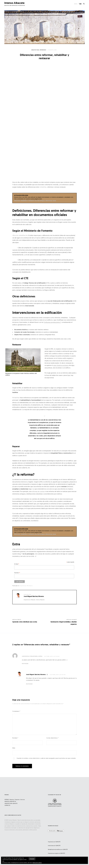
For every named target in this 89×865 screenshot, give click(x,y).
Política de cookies (37, 862)
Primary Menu (80, 4)
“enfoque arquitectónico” (52, 322)
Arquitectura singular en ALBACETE (56, 853)
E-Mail (16, 564)
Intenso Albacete (14, 3)
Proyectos (17, 799)
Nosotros (12, 799)
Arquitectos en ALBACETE (54, 841)
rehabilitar (43, 187)
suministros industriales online (32, 656)
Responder (25, 663)
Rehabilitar (16, 398)
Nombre (17, 573)
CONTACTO (7, 805)
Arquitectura (35, 50)
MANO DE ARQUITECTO (10, 801)
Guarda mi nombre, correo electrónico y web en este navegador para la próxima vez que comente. (46, 758)
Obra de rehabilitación (20, 235)
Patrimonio (43, 50)
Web (13, 748)
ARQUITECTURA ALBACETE (11, 803)
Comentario (16, 711)
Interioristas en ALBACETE (54, 845)
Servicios (22, 799)
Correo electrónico (52, 738)
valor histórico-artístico (61, 365)
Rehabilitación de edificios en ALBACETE (58, 849)
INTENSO (7, 799)
